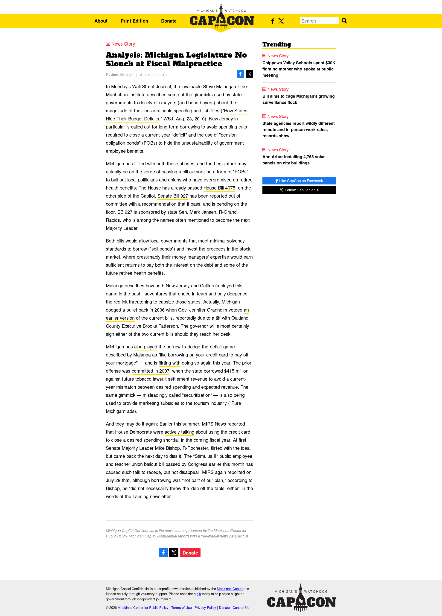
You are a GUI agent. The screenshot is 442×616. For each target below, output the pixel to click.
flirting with (169, 362)
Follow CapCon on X (301, 190)
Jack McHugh (122, 74)
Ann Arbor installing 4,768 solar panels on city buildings (293, 160)
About (101, 20)
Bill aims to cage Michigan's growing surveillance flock (298, 99)
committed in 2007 (150, 370)
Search (344, 20)
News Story (123, 43)
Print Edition (134, 20)
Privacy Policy (205, 607)
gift (199, 593)
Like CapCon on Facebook (300, 180)
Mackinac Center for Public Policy (143, 607)
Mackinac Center (230, 588)
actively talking (179, 431)
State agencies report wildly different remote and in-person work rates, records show (298, 129)
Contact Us (241, 607)
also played (145, 346)
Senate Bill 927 (172, 195)
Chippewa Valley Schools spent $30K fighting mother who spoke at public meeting (298, 69)
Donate (169, 20)
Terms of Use (181, 607)
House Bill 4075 (219, 187)
